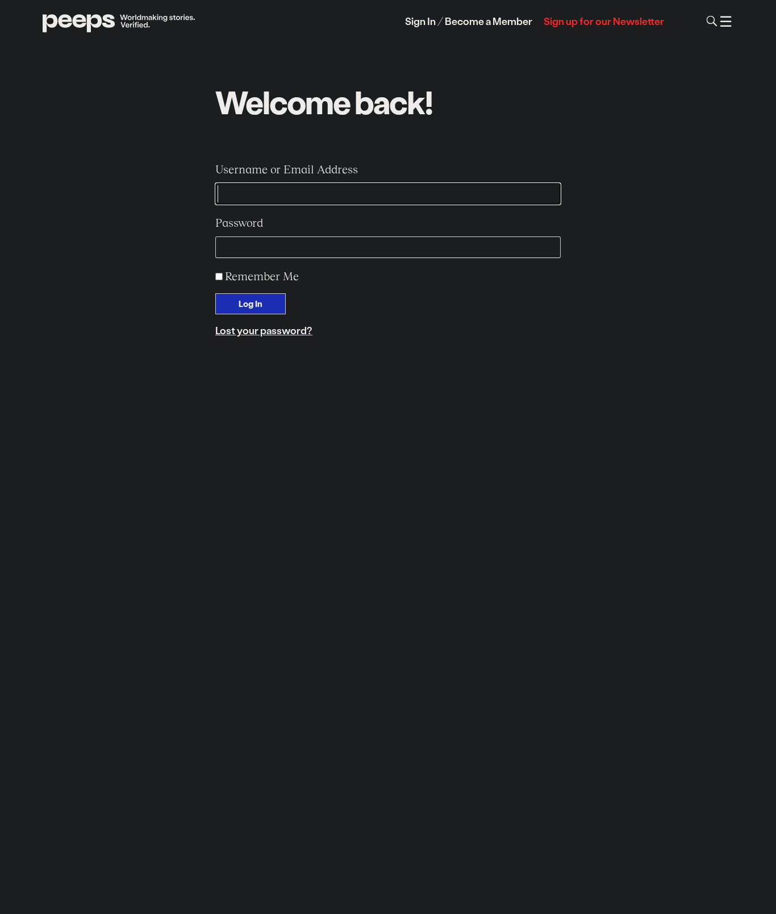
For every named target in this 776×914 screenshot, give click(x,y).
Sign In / (424, 21)
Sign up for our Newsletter (604, 21)
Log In (250, 303)
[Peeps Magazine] (119, 21)
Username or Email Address (286, 169)
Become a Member (488, 21)
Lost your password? (263, 330)
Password (239, 222)
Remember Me (262, 275)
